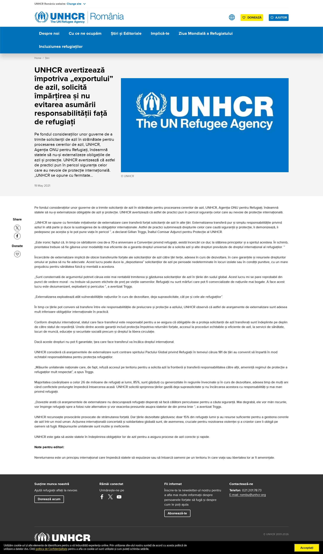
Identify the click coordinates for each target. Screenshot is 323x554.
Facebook (101, 496)
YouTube (119, 496)
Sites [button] (232, 17)
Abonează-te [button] (177, 513)
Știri (47, 58)
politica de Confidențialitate (51, 549)
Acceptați (306, 547)
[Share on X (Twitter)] (17, 228)
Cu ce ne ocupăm (85, 33)
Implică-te (160, 33)
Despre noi (49, 33)
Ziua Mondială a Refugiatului (206, 33)
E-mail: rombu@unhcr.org (247, 495)
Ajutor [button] (281, 17)
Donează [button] (254, 17)
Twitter (110, 496)
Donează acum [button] (49, 499)
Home (37, 58)
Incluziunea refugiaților (61, 46)
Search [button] (220, 17)
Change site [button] (74, 4)
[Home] (60, 17)
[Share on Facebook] (17, 236)
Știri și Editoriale (126, 33)
